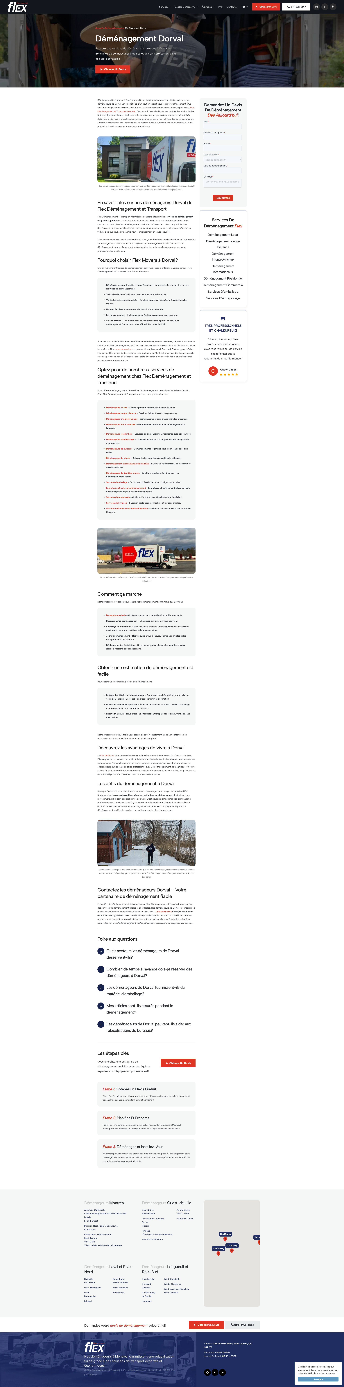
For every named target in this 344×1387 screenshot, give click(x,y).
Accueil (98, 28)
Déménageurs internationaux (120, 424)
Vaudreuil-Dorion (185, 1218)
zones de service (122, 349)
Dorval (145, 1222)
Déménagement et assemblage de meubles (127, 463)
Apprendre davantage (324, 1373)
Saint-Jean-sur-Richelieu (176, 1289)
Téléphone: (217, 1352)
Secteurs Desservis (185, 6)
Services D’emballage (223, 292)
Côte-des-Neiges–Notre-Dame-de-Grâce (105, 1213)
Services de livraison (116, 503)
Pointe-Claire (183, 1210)
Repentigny (118, 1279)
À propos (207, 6)
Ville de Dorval (107, 755)
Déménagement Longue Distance (223, 244)
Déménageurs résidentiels (119, 434)
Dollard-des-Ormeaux (153, 1218)
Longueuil (147, 1301)
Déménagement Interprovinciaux (223, 256)
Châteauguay (148, 1292)
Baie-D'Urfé (148, 1210)
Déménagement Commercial (223, 285)
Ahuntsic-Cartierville (94, 1210)
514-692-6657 (298, 7)
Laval (86, 1292)
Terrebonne (118, 1292)
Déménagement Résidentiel (223, 278)
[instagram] (316, 7)
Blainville (88, 1279)
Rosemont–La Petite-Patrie (97, 1234)
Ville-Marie (89, 1241)
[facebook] (324, 7)
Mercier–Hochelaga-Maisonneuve (101, 1226)
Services (163, 6)
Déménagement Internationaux (223, 269)
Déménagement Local (223, 235)
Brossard (146, 1284)
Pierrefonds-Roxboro (152, 1239)
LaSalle (87, 1217)
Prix (220, 6)
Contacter (232, 6)
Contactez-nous (164, 911)
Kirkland (146, 1231)
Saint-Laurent (91, 1238)
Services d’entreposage (118, 497)
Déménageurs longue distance (121, 413)
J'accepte (318, 1379)
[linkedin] (333, 7)
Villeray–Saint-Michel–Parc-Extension (103, 1245)
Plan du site (91, 1374)
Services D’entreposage (223, 298)
